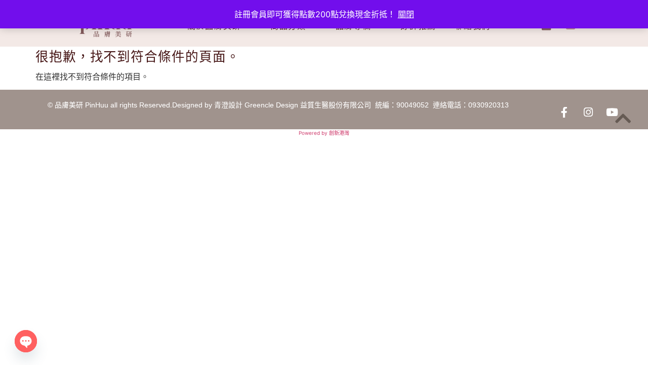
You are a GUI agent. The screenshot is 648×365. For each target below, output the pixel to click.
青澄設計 (228, 105)
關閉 (406, 14)
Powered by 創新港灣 (324, 133)
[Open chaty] (26, 341)
